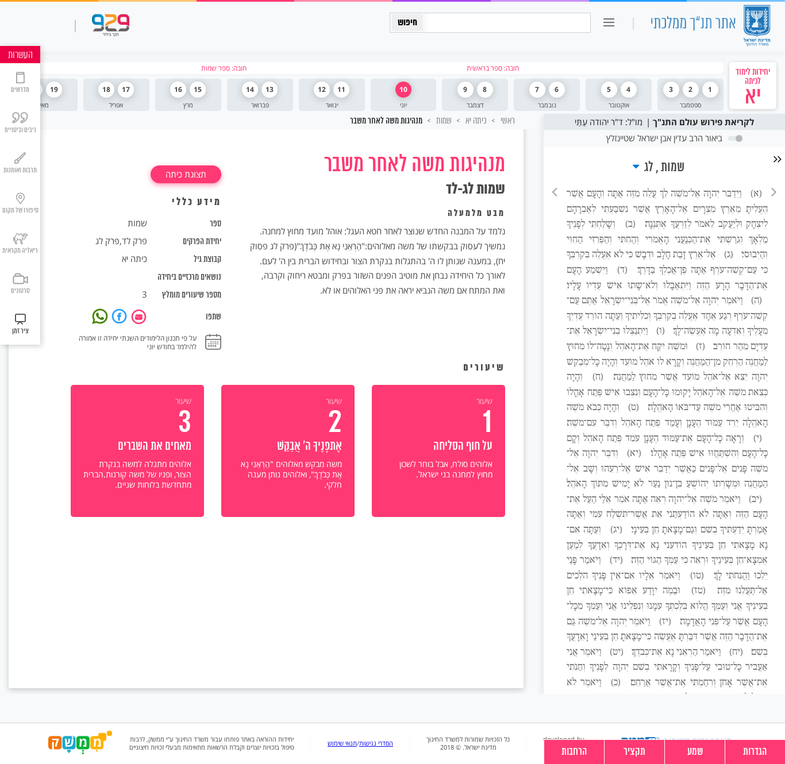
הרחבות (574, 752)
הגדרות (755, 752)
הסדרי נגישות (376, 743)
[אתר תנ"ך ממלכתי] (710, 27)
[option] (438, 451)
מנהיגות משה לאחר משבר (386, 121)
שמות (443, 120)
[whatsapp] (101, 315)
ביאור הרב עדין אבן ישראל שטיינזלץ (664, 138)
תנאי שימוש (342, 743)
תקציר (634, 752)
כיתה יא (475, 120)
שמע (695, 752)
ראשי (507, 120)
